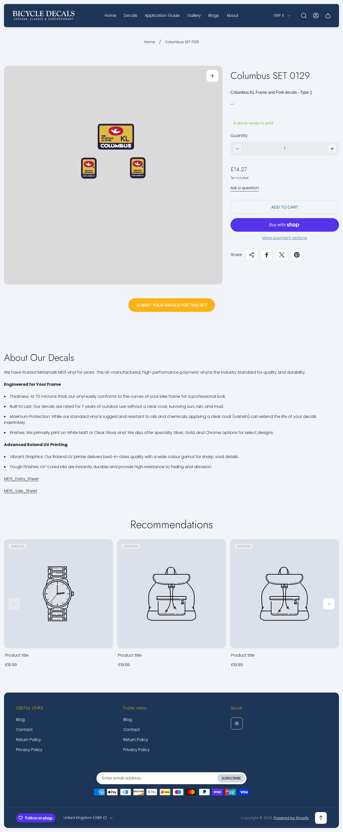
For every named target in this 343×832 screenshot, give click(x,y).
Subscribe (231, 778)
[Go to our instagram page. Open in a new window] (237, 723)
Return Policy (28, 740)
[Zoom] (212, 76)
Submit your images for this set (171, 305)
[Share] (252, 255)
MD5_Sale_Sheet (20, 491)
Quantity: (239, 136)
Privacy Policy (29, 750)
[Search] (303, 15)
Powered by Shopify (291, 817)
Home (149, 42)
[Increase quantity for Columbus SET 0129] (332, 149)
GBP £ (278, 15)
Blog (20, 719)
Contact (24, 729)
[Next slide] (329, 604)
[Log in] (315, 15)
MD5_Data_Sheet (21, 479)
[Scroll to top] (321, 818)
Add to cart (284, 207)
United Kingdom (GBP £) (85, 818)
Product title (17, 655)
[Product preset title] (58, 593)
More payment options (284, 238)
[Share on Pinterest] (297, 255)
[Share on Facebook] (267, 255)
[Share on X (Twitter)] (282, 255)
